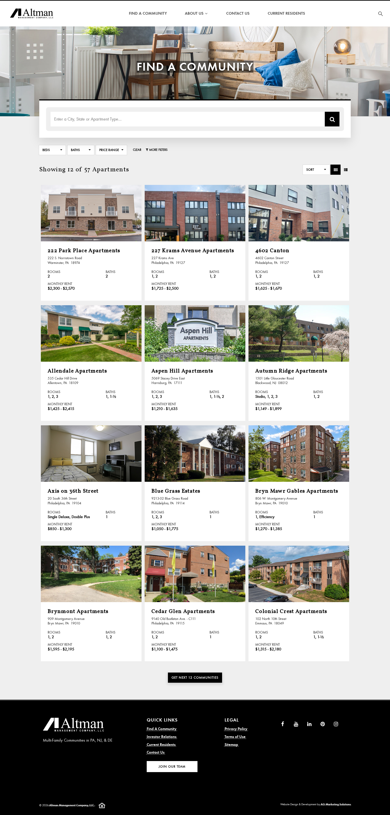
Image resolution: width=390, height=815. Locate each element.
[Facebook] (282, 724)
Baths (75, 150)
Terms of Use (235, 736)
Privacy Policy (236, 729)
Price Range (109, 150)
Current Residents (286, 13)
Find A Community (148, 13)
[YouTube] (296, 724)
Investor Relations (161, 736)
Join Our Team (172, 766)
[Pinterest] (322, 724)
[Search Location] (332, 119)
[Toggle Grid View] (335, 170)
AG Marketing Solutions (336, 804)
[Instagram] (336, 724)
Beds (46, 150)
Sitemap (231, 744)
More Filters (157, 150)
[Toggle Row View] (346, 170)
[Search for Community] (380, 13)
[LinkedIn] (309, 724)
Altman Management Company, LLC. (72, 805)
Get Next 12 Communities (195, 677)
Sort (310, 170)
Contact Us (238, 13)
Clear (137, 150)
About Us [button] (194, 13)
